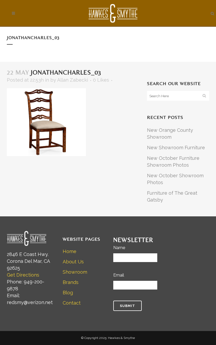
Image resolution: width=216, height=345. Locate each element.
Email (118, 275)
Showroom (75, 272)
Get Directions (23, 275)
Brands (70, 282)
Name (119, 247)
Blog (68, 292)
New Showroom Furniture (176, 147)
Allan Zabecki (72, 80)
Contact (72, 303)
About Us (73, 261)
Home (69, 251)
